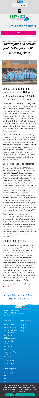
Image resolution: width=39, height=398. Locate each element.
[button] (19, 11)
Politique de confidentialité (25, 395)
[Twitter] (21, 2)
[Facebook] (18, 2)
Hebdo (9, 286)
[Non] (35, 390)
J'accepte (9, 395)
